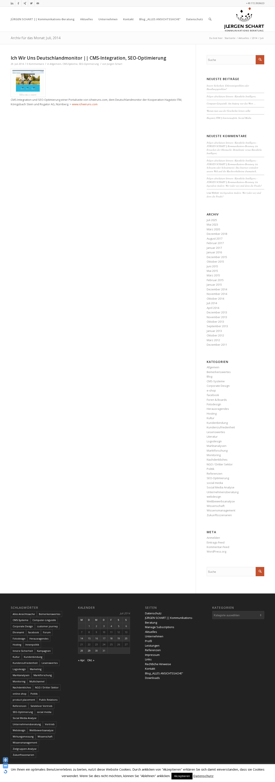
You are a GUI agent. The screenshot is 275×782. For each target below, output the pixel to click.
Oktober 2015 (215, 261)
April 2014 (213, 308)
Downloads (152, 678)
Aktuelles (151, 632)
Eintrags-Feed (216, 542)
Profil (148, 641)
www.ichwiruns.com (85, 104)
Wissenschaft (216, 506)
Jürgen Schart (114, 63)
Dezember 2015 (217, 257)
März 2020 (213, 229)
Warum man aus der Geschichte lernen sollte (229, 110)
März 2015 (213, 275)
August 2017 (214, 238)
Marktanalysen (216, 446)
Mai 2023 (212, 224)
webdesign (214, 497)
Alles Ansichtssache (24, 614)
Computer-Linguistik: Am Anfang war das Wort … (231, 103)
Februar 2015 (215, 280)
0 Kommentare (35, 63)
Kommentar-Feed (218, 547)
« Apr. (81, 660)
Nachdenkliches (217, 459)
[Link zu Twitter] (31, 3)
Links (148, 659)
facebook (213, 395)
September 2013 (217, 326)
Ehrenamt (18, 632)
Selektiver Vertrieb (41, 706)
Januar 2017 (214, 248)
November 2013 (217, 317)
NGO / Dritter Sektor (220, 464)
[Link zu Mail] (38, 3)
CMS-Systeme (70, 63)
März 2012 (213, 340)
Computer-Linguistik (44, 620)
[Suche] (210, 19)
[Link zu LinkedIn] (12, 3)
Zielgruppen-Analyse (25, 748)
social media (215, 483)
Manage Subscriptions (159, 627)
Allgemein (55, 63)
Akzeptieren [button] (182, 776)
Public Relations (48, 699)
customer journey (47, 626)
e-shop (211, 390)
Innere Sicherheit (23, 650)
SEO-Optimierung (89, 63)
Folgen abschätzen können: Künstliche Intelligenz (231, 96)
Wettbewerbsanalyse (221, 501)
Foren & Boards (217, 400)
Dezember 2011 (217, 345)
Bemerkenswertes (219, 372)
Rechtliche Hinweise (158, 664)
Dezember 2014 (217, 289)
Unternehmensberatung (222, 492)
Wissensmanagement (221, 510)
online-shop (19, 693)
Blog (209, 376)
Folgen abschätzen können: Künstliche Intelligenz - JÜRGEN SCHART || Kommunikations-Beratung (232, 144)
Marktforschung (217, 450)
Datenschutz (153, 613)
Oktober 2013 (215, 322)
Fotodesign (214, 404)
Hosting (212, 413)
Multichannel (36, 681)
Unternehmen (154, 636)
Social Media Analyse (220, 487)
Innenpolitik (32, 644)
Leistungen (152, 645)
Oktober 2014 (215, 298)
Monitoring (214, 455)
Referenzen (214, 473)
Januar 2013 (214, 331)
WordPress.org (216, 551)
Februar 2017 (215, 243)
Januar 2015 (214, 284)
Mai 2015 (212, 271)
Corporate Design (218, 386)
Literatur (212, 436)
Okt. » (90, 660)
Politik (210, 469)
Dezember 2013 (217, 312)
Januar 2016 (214, 252)
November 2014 (217, 294)
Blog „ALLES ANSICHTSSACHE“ (164, 673)
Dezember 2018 (217, 234)
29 (89, 650)
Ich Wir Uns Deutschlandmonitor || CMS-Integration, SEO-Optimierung (88, 58)
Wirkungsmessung (23, 736)
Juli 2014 (212, 303)
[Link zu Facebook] (18, 3)
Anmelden (213, 538)
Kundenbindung (217, 423)
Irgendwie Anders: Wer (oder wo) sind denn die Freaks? (234, 185)
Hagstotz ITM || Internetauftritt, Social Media (229, 117)
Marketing (35, 669)
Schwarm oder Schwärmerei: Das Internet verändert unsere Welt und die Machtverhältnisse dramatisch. (232, 169)
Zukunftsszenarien (219, 515)
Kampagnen (44, 650)
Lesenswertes (216, 432)
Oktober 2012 (215, 335)
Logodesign (214, 441)
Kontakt (150, 669)
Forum (47, 632)
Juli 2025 (212, 220)
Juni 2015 (212, 266)
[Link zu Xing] (25, 3)
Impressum (152, 655)
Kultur (210, 418)
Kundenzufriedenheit (221, 427)
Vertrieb (50, 724)
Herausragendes (218, 409)
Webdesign (19, 730)
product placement (24, 699)
